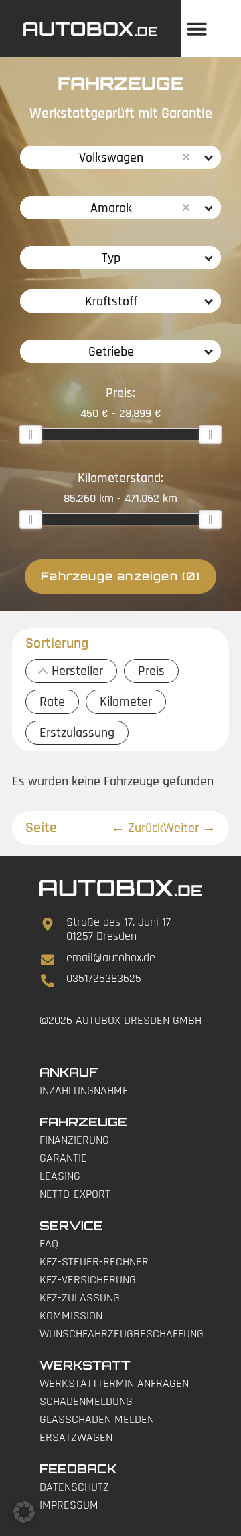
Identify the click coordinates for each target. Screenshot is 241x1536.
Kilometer (126, 702)
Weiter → (189, 828)
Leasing (59, 1176)
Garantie (63, 1158)
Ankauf (68, 1072)
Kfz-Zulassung (79, 1297)
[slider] (30, 434)
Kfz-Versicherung (87, 1279)
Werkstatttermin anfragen (114, 1383)
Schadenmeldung (86, 1401)
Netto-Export (74, 1194)
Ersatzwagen (75, 1437)
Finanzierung (74, 1140)
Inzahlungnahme (84, 1090)
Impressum (68, 1505)
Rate (52, 702)
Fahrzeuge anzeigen (120, 576)
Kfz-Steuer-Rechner (94, 1261)
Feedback (77, 1468)
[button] (197, 29)
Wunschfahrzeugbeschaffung (120, 1333)
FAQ (48, 1243)
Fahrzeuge (83, 1121)
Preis (151, 671)
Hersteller (77, 671)
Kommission (70, 1315)
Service (71, 1225)
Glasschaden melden (96, 1419)
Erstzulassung (76, 732)
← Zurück (137, 828)
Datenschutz (74, 1487)
